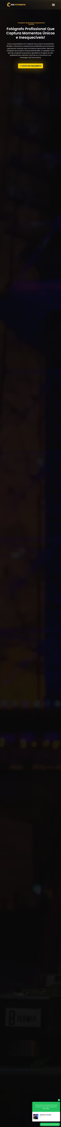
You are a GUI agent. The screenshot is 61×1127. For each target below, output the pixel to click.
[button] (53, 4)
